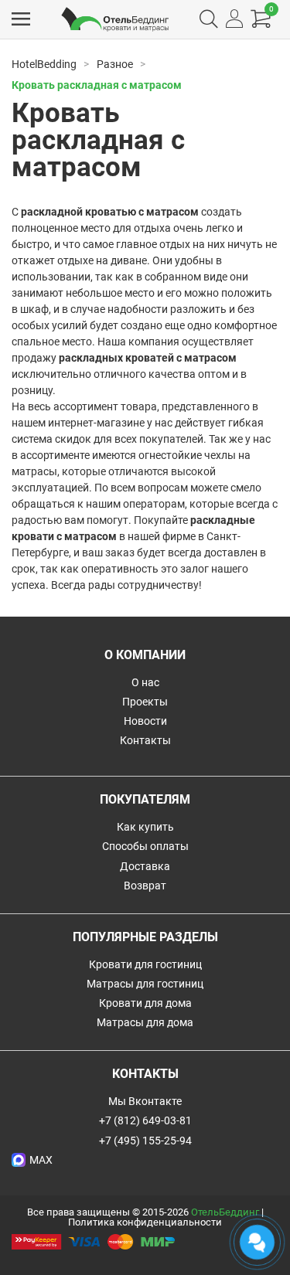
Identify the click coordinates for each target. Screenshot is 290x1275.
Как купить (145, 827)
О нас (145, 682)
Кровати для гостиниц (145, 964)
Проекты (145, 701)
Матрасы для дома (145, 1022)
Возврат (145, 885)
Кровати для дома (145, 1003)
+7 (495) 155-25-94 (145, 1140)
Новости (145, 721)
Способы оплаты (145, 846)
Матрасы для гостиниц (145, 984)
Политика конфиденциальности (145, 1222)
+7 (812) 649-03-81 (145, 1120)
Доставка (145, 866)
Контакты (145, 740)
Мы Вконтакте (145, 1101)
